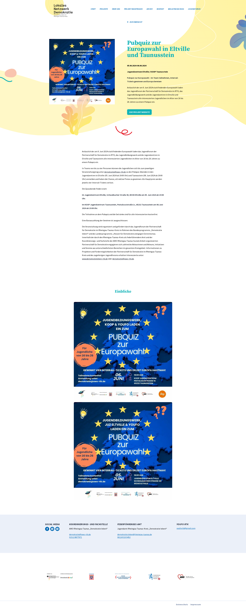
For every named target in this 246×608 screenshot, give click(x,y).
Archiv (150, 9)
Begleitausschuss (176, 9)
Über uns (116, 9)
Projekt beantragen (133, 9)
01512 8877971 (75, 537)
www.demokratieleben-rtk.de (95, 258)
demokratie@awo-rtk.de (115, 172)
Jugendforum (194, 9)
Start (93, 9)
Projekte (104, 9)
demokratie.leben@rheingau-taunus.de (134, 534)
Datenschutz (182, 604)
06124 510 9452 (123, 537)
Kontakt (160, 9)
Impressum (195, 604)
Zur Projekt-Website (139, 112)
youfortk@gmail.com (186, 528)
